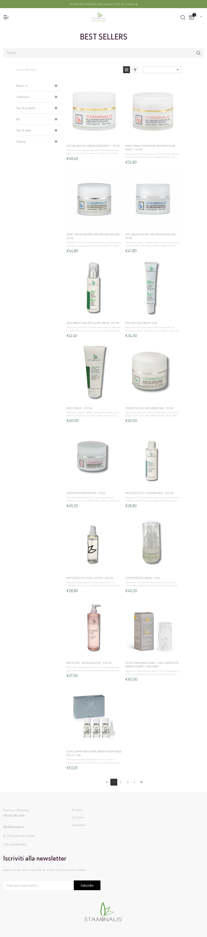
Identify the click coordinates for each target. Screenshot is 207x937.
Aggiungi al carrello (94, 137)
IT (196, 16)
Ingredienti (78, 825)
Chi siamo (78, 817)
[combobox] (199, 17)
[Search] (182, 16)
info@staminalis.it (13, 827)
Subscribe (87, 885)
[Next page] (141, 782)
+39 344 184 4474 (14, 815)
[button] (126, 69)
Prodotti (77, 810)
